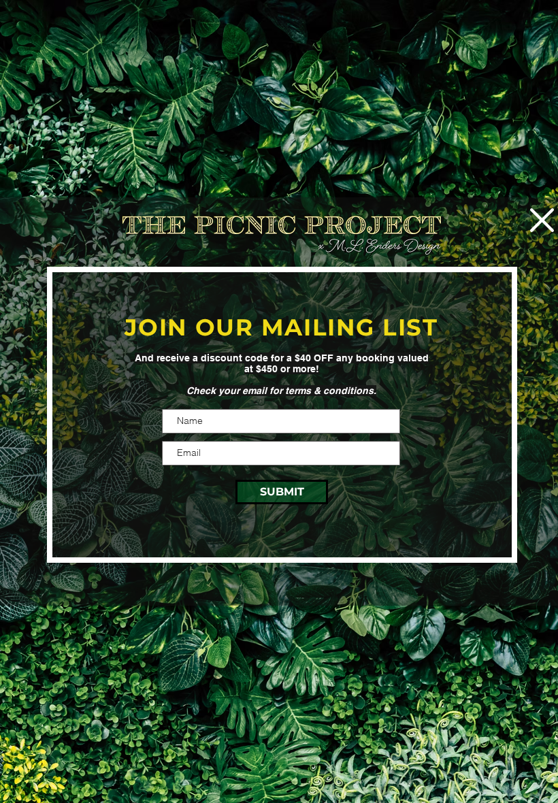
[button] (542, 220)
